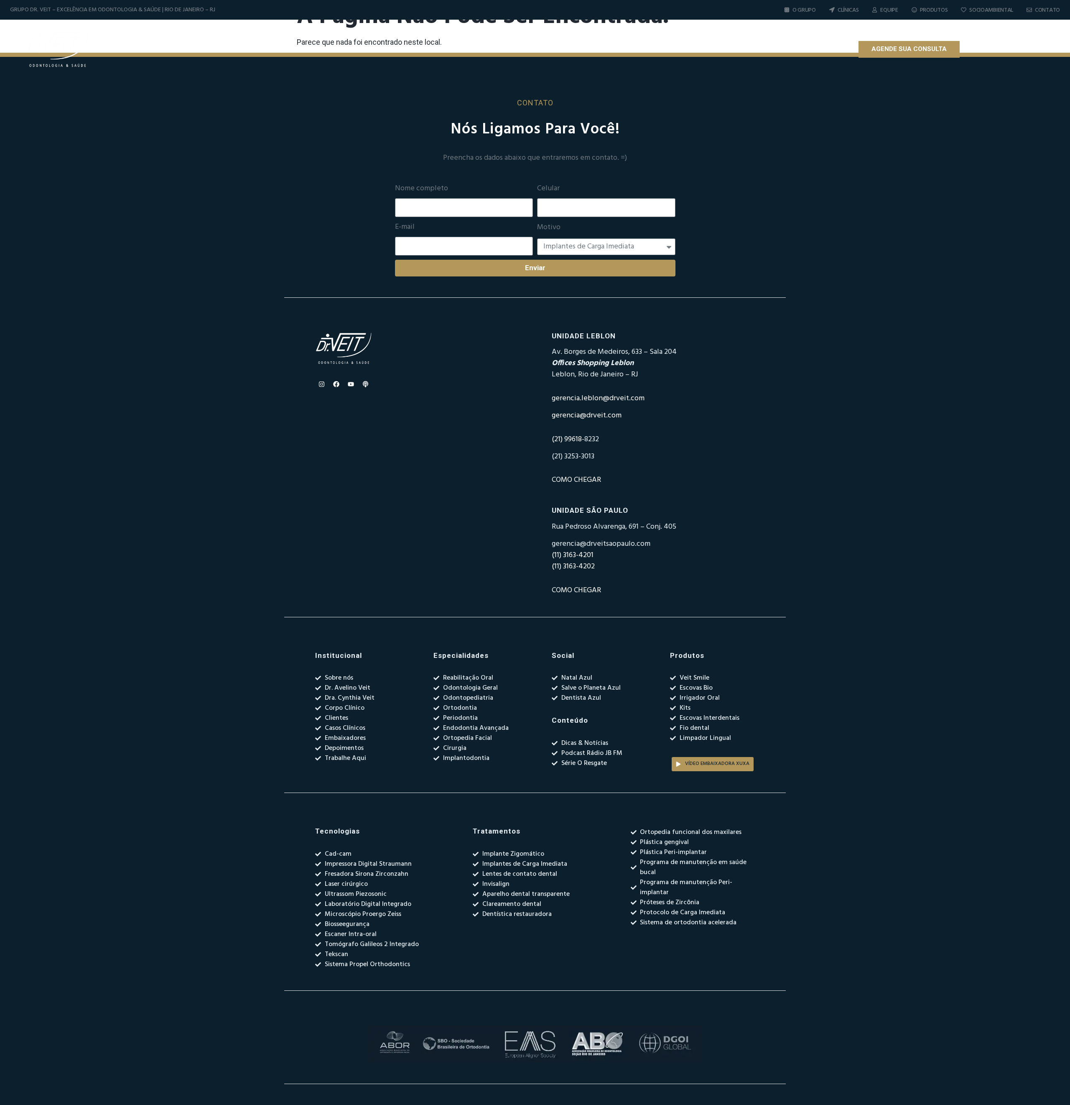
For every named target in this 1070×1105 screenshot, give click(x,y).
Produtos (934, 10)
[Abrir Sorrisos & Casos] (777, 49)
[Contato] (1029, 10)
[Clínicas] (832, 10)
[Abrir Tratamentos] (708, 49)
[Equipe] (874, 10)
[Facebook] (994, 49)
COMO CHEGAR (576, 480)
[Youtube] (1008, 49)
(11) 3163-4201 (573, 555)
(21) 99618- (568, 439)
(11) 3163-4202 (573, 566)
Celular (548, 188)
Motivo (548, 227)
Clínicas (848, 10)
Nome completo (421, 188)
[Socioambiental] (963, 10)
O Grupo (804, 10)
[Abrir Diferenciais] (648, 49)
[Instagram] (979, 49)
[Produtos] (914, 10)
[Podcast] (1023, 49)
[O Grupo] (787, 10)
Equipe (889, 10)
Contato (1047, 10)
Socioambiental (991, 10)
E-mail (405, 227)
